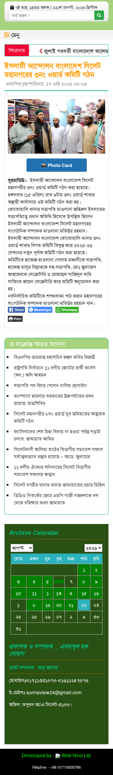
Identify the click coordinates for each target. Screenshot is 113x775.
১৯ (47, 604)
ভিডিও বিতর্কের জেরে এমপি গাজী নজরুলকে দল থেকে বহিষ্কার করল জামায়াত (56, 499)
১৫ (84, 593)
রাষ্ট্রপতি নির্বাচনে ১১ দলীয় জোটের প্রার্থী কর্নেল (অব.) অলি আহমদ (55, 371)
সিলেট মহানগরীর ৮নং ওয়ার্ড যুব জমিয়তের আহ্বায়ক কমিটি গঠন (59, 417)
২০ (59, 604)
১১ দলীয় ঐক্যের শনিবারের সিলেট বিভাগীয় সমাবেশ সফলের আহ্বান (52, 470)
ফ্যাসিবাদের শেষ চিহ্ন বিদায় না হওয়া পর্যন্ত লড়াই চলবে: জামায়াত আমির (57, 435)
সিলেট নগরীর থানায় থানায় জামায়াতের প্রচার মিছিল (59, 484)
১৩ (58, 593)
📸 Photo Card (56, 165)
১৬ (96, 593)
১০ (18, 593)
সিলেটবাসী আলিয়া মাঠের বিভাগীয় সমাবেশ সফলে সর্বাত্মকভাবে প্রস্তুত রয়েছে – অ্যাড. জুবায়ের (58, 453)
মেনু (14, 34)
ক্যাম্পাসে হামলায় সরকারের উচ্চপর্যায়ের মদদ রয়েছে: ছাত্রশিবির (54, 399)
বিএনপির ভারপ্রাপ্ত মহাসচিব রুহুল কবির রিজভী (54, 356)
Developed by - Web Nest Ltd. (57, 755)
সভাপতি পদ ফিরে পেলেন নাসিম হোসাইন (50, 385)
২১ (71, 604)
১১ (34, 593)
